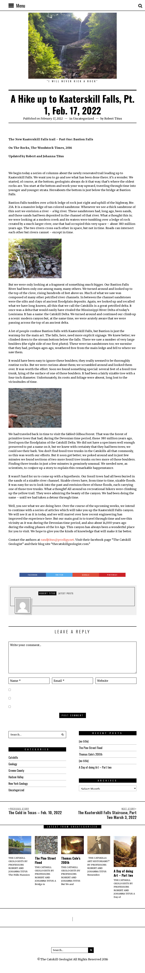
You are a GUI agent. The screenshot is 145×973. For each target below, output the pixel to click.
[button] (62, 734)
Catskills (13, 757)
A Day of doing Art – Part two (95, 767)
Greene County (16, 770)
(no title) (83, 741)
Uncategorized (83, 118)
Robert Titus (113, 118)
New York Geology (18, 783)
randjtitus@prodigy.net (57, 539)
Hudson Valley (15, 777)
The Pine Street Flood (90, 748)
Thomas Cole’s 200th (90, 754)
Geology (12, 764)
